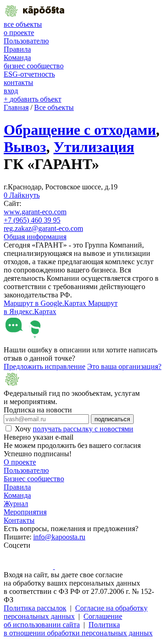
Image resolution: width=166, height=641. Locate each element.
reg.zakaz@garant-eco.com (43, 228)
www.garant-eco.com (35, 212)
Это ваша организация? (124, 366)
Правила (17, 49)
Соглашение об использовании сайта (63, 620)
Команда (17, 57)
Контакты (19, 520)
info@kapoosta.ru (59, 537)
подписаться (112, 419)
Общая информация (35, 237)
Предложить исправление (44, 366)
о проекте (19, 32)
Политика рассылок (35, 608)
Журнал (16, 504)
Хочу (74, 429)
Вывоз (25, 147)
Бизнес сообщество (34, 479)
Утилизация (93, 147)
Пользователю (26, 41)
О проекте (20, 462)
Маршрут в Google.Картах (46, 303)
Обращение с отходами (80, 129)
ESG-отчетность (29, 74)
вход (11, 91)
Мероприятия (25, 512)
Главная (16, 107)
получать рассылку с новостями (83, 429)
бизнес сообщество (34, 66)
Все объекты (54, 107)
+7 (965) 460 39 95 (32, 220)
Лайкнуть (22, 195)
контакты (18, 82)
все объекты (23, 24)
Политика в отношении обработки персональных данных (78, 629)
